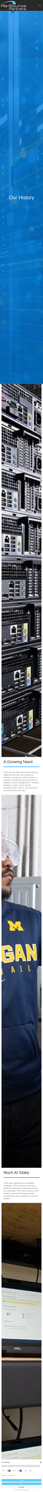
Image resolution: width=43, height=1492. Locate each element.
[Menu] (39, 5)
